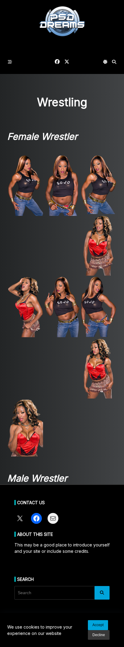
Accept (98, 625)
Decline (98, 635)
